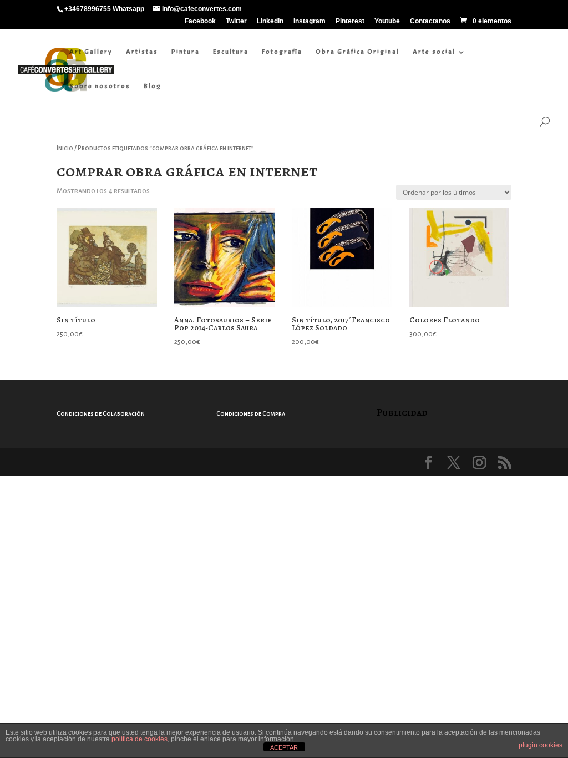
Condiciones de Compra (250, 413)
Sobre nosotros (99, 86)
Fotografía (282, 51)
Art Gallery (91, 51)
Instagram (309, 21)
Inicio (65, 148)
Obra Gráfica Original (357, 51)
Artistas (142, 51)
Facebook (200, 21)
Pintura (185, 51)
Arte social (434, 51)
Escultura (230, 51)
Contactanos (430, 21)
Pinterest (350, 21)
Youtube (387, 21)
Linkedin (270, 21)
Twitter (236, 21)
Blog (152, 86)
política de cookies (139, 739)
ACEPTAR (284, 747)
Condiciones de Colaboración (101, 413)
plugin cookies (540, 745)
